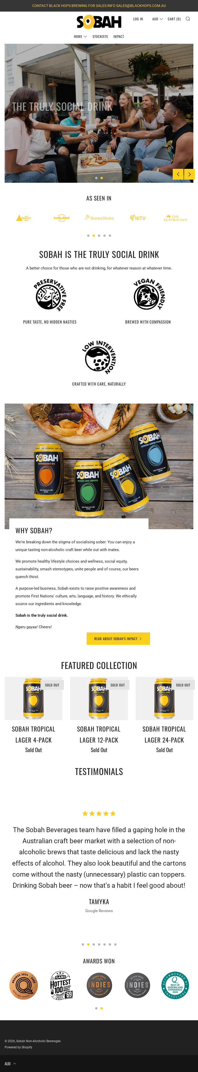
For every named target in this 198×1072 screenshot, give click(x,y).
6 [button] (110, 944)
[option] (99, 113)
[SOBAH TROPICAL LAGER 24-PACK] (164, 698)
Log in (138, 18)
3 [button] (99, 235)
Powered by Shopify (18, 1047)
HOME (78, 36)
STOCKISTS (100, 36)
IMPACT (118, 36)
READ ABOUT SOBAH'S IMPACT (115, 638)
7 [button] (115, 944)
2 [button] (102, 178)
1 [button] (96, 178)
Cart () (174, 18)
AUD (155, 18)
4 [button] (104, 235)
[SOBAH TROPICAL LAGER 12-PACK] (99, 698)
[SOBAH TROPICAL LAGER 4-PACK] (33, 698)
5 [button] (110, 235)
